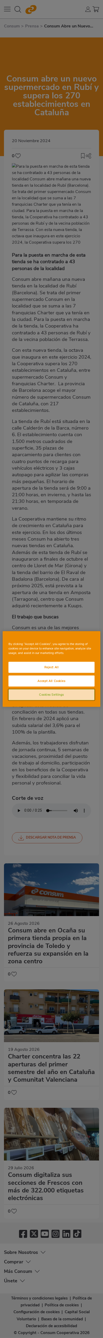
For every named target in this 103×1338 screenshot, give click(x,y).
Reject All (51, 667)
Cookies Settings (51, 694)
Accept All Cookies (51, 681)
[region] (52, 669)
